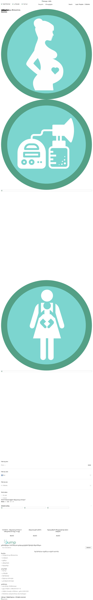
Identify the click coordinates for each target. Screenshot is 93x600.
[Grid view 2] (4, 504)
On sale (5, 495)
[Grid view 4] (10, 504)
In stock (5, 498)
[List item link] (46, 560)
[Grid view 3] (7, 504)
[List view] (2, 504)
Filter (89, 465)
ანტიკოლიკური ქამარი (35, 529)
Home (3, 499)
